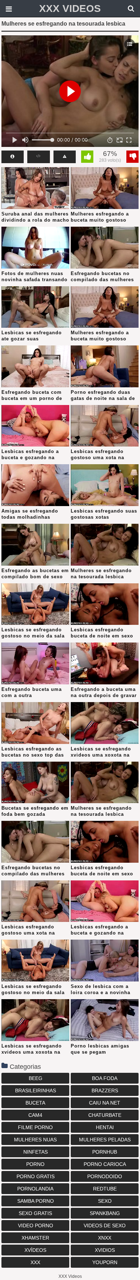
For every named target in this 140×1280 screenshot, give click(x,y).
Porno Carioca (105, 1164)
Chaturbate (104, 1115)
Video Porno (35, 1225)
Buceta (35, 1103)
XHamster (35, 1238)
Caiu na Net (104, 1103)
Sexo (105, 1201)
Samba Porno (35, 1201)
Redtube (105, 1189)
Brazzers (105, 1090)
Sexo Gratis (35, 1213)
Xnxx (104, 1238)
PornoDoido (104, 1176)
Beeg (35, 1078)
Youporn (104, 1262)
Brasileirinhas (35, 1090)
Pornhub (104, 1152)
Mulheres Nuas (35, 1139)
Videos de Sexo (105, 1225)
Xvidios (105, 1250)
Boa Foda (104, 1078)
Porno (35, 1164)
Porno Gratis (36, 1176)
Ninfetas (35, 1152)
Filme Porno (35, 1127)
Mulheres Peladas (105, 1139)
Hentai (105, 1127)
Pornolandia (35, 1189)
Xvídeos (35, 1250)
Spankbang (105, 1213)
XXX (35, 1262)
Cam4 (35, 1115)
